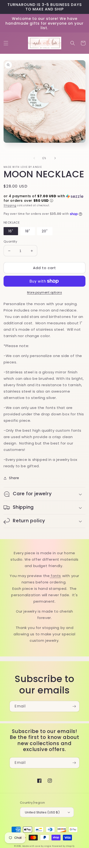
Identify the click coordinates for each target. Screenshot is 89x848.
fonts (55, 575)
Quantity (10, 241)
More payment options (44, 292)
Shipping (10, 205)
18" (27, 231)
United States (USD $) (42, 812)
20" (45, 231)
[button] (6, 43)
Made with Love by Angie (36, 846)
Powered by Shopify (63, 846)
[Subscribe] (74, 706)
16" (10, 231)
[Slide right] (55, 158)
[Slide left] (34, 158)
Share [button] (14, 478)
